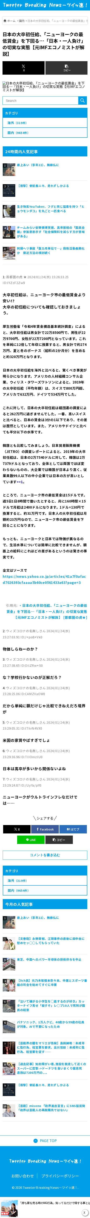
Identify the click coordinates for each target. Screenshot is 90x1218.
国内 (21, 21)
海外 (18, 880)
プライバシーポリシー (60, 1176)
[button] (59, 840)
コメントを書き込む (45, 855)
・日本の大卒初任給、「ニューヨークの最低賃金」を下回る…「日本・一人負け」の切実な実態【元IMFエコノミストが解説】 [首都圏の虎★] (46, 611)
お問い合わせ (22, 1176)
